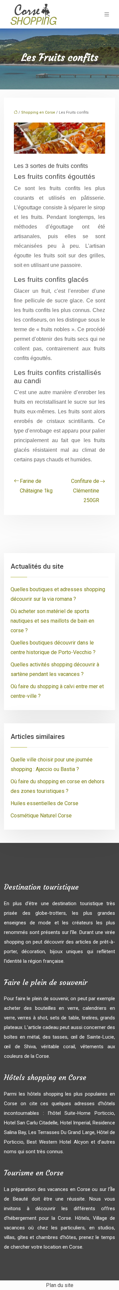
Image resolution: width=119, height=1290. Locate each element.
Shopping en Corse (38, 112)
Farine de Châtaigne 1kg (36, 486)
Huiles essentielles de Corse (44, 803)
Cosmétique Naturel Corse (41, 815)
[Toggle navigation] (106, 14)
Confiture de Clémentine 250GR (85, 490)
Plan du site (59, 1285)
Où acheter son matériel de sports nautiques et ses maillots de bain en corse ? (52, 621)
